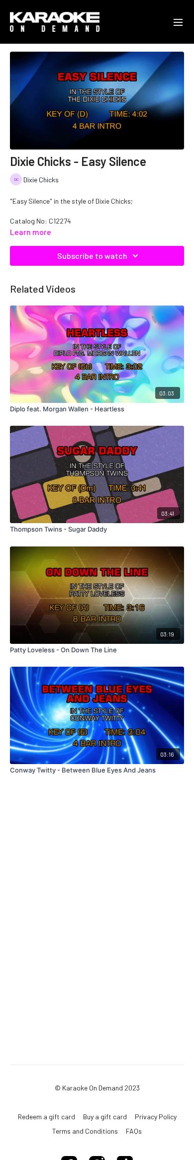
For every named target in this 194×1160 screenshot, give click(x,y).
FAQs (134, 1131)
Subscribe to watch (92, 255)
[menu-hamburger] (178, 21)
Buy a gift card (105, 1116)
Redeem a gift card (46, 1116)
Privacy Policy (156, 1116)
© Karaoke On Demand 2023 (97, 1087)
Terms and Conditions (85, 1131)
